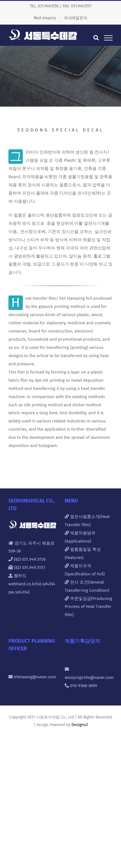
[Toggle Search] (96, 37)
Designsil (79, 724)
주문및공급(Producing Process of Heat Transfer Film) (88, 607)
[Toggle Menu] (108, 37)
